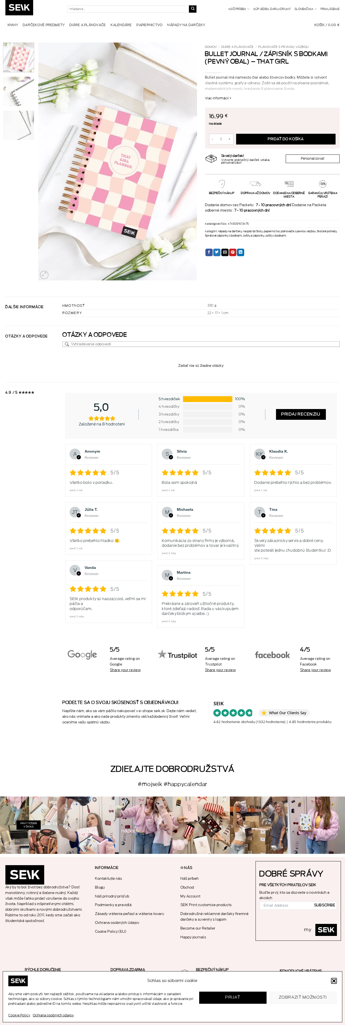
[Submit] (192, 9)
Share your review (125, 670)
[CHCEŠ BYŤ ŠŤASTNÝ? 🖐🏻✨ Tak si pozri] (316, 825)
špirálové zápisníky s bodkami (223, 235)
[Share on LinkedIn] (240, 252)
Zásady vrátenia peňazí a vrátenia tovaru (129, 913)
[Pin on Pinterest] (232, 252)
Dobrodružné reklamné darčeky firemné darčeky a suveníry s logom (215, 916)
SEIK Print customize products (206, 905)
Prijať (232, 997)
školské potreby (327, 231)
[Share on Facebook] (209, 252)
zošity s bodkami (275, 235)
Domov (211, 46)
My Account (191, 896)
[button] (334, 981)
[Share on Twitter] (216, 252)
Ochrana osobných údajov (53, 1015)
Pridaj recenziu (300, 414)
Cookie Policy (19, 1015)
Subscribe (324, 905)
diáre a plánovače (238, 46)
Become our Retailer (198, 928)
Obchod (187, 887)
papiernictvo (272, 231)
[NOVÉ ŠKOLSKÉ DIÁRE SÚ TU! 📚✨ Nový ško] (258, 825)
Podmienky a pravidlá (113, 905)
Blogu (100, 887)
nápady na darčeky (230, 231)
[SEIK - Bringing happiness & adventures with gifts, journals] (32, 9)
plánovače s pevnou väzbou (283, 46)
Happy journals (193, 937)
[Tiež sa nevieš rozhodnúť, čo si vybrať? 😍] (201, 825)
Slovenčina (304, 9)
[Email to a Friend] (225, 252)
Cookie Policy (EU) (111, 931)
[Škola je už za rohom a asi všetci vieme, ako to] (28, 825)
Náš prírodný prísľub (112, 896)
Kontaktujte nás (108, 878)
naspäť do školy (253, 231)
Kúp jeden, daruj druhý (272, 9)
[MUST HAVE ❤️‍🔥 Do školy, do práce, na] (143, 825)
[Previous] (48, 161)
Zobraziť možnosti (303, 997)
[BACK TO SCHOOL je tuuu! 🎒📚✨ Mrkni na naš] (86, 825)
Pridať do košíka (285, 139)
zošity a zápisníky (253, 235)
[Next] (187, 161)
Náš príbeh (237, 9)
